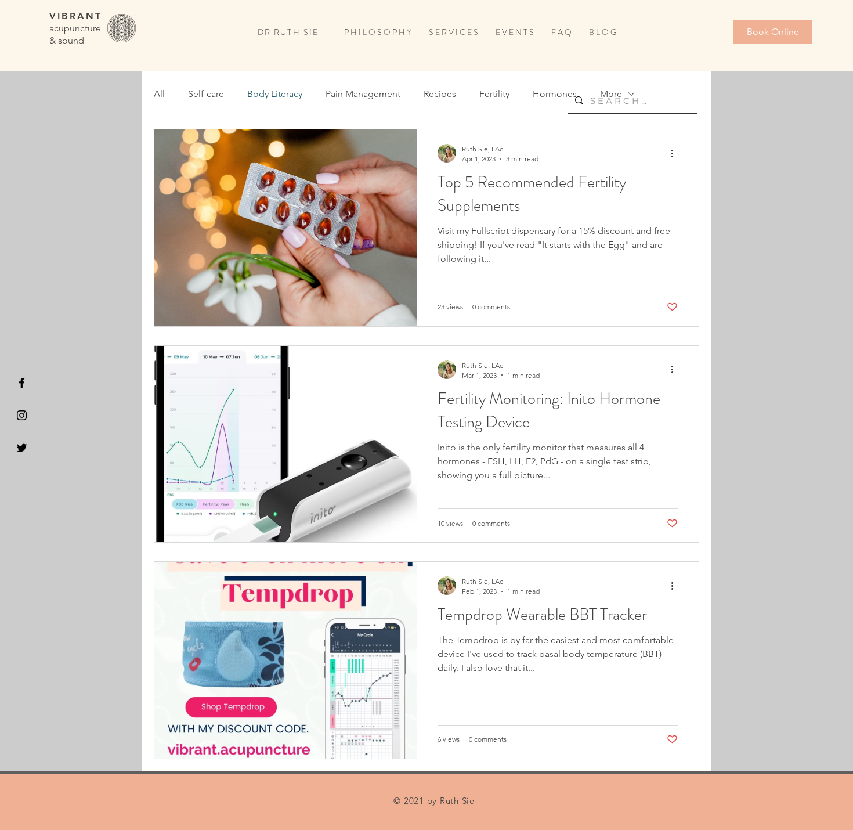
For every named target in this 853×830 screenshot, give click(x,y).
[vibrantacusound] (21, 382)
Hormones (555, 93)
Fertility (494, 93)
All (159, 93)
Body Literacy (274, 93)
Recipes (440, 93)
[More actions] (676, 153)
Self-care (206, 93)
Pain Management (363, 93)
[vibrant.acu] (21, 415)
